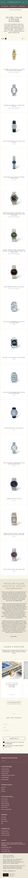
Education (3, 819)
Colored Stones (5, 777)
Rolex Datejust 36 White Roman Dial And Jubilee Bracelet (14, 464)
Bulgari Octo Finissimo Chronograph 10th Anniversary (14, 393)
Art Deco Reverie (5, 805)
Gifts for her (4, 799)
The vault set (4, 807)
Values (2, 789)
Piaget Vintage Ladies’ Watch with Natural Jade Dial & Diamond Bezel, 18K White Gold (14, 251)
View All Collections (6, 809)
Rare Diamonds (4, 779)
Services (3, 791)
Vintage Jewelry (4, 6)
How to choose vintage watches (12, 686)
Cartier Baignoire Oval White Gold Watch (14, 106)
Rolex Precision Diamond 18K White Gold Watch (14, 178)
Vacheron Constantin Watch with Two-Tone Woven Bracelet (13, 70)
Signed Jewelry (22, 6)
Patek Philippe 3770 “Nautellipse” (14, 428)
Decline (11, 875)
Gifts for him (4, 801)
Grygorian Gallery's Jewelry (8, 775)
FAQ (2, 823)
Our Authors (4, 821)
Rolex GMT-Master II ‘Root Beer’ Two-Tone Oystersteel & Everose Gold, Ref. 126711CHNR (14, 214)
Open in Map (4, 845)
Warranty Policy (5, 833)
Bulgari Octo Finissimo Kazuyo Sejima (14, 357)
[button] (27, 6)
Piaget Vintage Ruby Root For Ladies (14, 569)
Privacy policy (9, 743)
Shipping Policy (5, 831)
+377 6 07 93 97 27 (5, 849)
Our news (3, 817)
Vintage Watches (13, 6)
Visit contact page (5, 851)
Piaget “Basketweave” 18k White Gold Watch (14, 142)
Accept (5, 875)
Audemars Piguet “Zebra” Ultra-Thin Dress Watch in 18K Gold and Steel (13, 534)
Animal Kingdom (5, 803)
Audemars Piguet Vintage (14, 498)
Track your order (5, 835)
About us (3, 787)
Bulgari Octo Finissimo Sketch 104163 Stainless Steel (14, 322)
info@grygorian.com (6, 847)
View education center (14, 702)
